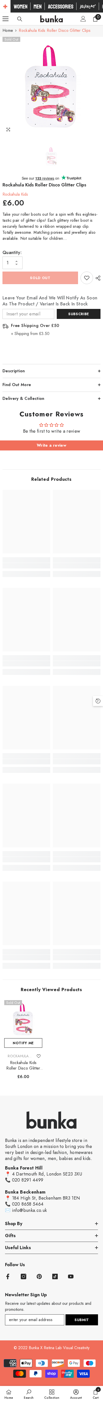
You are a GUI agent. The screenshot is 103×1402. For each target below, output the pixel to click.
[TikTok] (55, 1276)
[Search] (20, 19)
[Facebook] (8, 1276)
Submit (81, 1319)
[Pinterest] (39, 1276)
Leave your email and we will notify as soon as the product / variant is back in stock (49, 301)
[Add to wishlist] (86, 278)
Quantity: (12, 253)
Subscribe (78, 313)
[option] (51, 86)
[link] (26, 565)
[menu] (5, 19)
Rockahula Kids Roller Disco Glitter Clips (23, 1065)
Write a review (51, 445)
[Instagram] (24, 1276)
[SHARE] (96, 278)
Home (7, 30)
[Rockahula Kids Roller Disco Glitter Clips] (23, 1019)
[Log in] (83, 19)
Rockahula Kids (15, 194)
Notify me (23, 1042)
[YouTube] (71, 1276)
